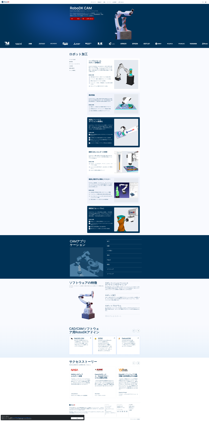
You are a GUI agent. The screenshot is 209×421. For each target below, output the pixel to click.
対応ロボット (131, 407)
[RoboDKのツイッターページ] (120, 411)
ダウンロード (93, 2)
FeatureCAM (126, 338)
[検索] (203, 2)
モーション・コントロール (74, 63)
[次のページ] (138, 330)
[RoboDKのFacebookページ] (124, 411)
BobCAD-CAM (79, 338)
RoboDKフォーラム (121, 407)
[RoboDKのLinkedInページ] (122, 411)
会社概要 (114, 2)
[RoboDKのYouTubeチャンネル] (118, 411)
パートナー (131, 408)
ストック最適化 (72, 70)
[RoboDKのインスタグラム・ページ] (127, 411)
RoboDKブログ (120, 406)
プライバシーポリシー (133, 419)
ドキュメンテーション (109, 408)
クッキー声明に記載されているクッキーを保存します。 (21, 417)
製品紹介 (99, 2)
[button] (206, 2)
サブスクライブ (108, 411)
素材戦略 (71, 61)
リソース (108, 2)
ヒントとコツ (107, 407)
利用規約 (138, 419)
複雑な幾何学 (71, 68)
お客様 (130, 410)
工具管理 (71, 66)
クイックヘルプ (108, 406)
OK (77, 418)
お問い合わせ (121, 2)
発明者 (100, 338)
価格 (104, 2)
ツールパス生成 (72, 59)
